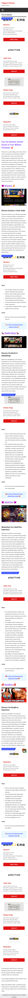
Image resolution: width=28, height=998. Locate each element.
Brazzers (6, 25)
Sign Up (14, 71)
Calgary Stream (8, 2)
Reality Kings (8, 90)
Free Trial (14, 39)
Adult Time (7, 58)
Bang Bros (7, 122)
